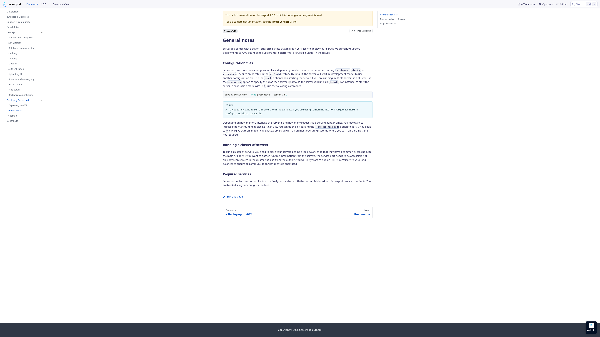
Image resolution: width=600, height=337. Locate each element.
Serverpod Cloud (61, 4)
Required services (388, 23)
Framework (32, 4)
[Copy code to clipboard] (369, 94)
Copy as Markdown (362, 30)
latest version (280, 21)
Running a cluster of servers (393, 19)
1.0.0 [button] (43, 4)
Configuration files (389, 14)
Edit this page (235, 196)
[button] (23, 32)
